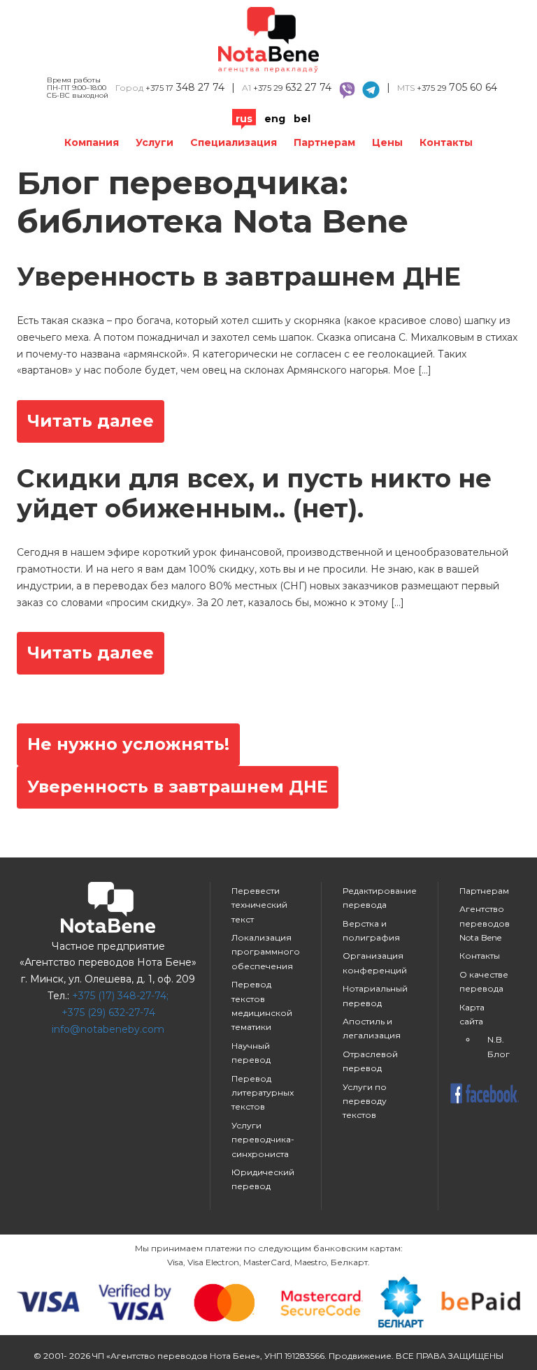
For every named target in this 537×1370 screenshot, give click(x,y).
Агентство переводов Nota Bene (484, 923)
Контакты (446, 142)
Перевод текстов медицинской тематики (261, 1005)
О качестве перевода (483, 981)
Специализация (233, 142)
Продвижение (360, 1355)
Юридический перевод (262, 1179)
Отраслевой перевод (370, 1061)
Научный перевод (251, 1052)
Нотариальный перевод (375, 995)
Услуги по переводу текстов (365, 1101)
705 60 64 (457, 87)
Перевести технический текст (259, 905)
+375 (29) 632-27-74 (108, 1012)
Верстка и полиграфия (371, 930)
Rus (244, 118)
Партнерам (324, 142)
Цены (387, 142)
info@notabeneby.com (108, 1029)
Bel (302, 118)
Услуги (154, 142)
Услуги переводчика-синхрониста (262, 1139)
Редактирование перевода (380, 897)
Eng (274, 118)
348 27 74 (184, 87)
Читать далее (90, 421)
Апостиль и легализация (372, 1028)
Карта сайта (472, 1014)
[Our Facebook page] (484, 1094)
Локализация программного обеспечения (265, 951)
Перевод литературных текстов (262, 1092)
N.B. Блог (498, 1046)
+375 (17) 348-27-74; (120, 995)
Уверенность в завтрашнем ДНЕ (177, 786)
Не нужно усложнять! (128, 744)
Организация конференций (375, 962)
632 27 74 (292, 87)
